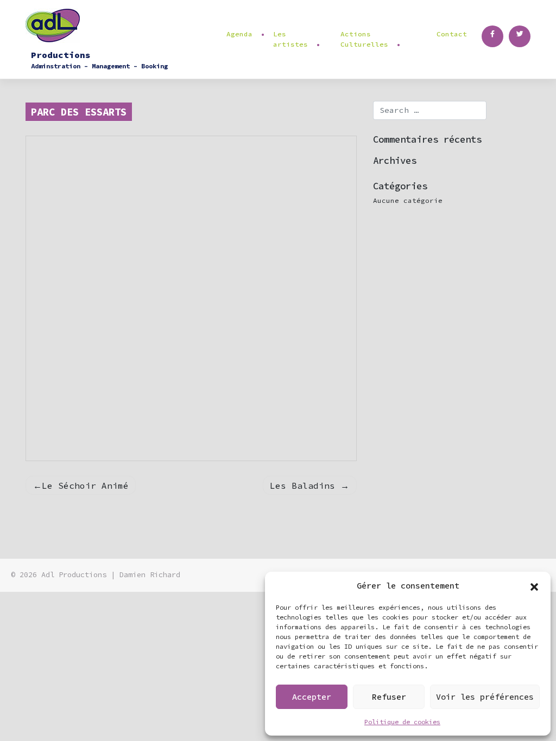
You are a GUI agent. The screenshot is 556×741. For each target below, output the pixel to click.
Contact (452, 34)
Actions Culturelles (364, 39)
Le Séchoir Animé (85, 485)
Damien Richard (149, 574)
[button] (534, 585)
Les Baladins (302, 485)
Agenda (239, 34)
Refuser (389, 697)
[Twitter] (519, 36)
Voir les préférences (485, 697)
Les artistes (290, 39)
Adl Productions (73, 574)
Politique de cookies (402, 722)
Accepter (311, 697)
